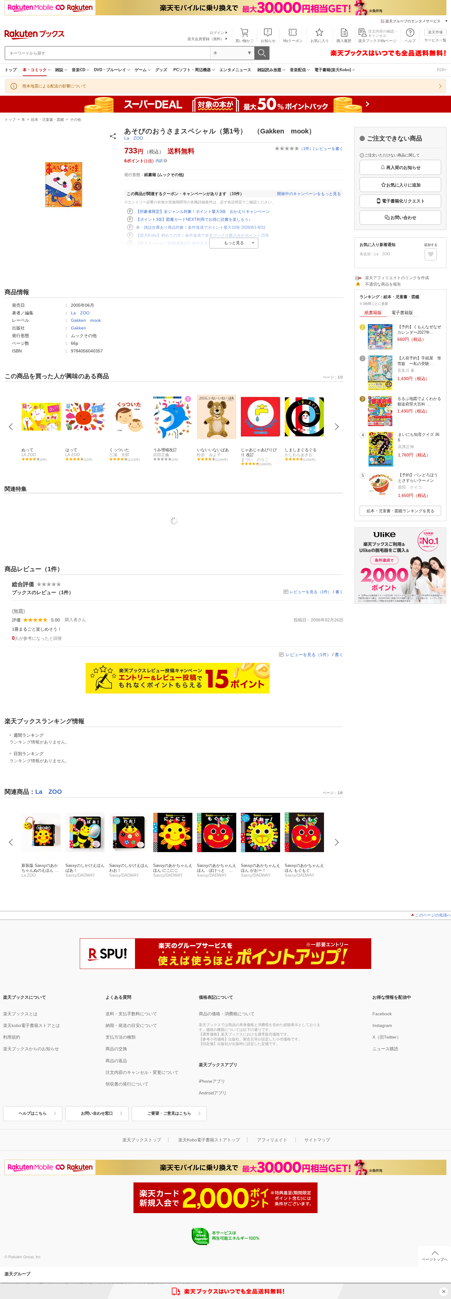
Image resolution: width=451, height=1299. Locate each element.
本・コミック (35, 69)
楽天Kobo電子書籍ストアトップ (209, 1139)
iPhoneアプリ (212, 1081)
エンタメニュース (235, 69)
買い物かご (244, 41)
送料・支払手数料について (131, 1013)
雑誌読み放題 (269, 69)
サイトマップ (317, 1139)
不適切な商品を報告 (383, 284)
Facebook (382, 1013)
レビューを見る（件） (311, 592)
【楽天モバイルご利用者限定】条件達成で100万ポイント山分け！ (195, 243)
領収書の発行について (127, 1084)
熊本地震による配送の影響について (54, 86)
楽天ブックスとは (20, 1013)
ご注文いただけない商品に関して (392, 155)
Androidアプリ (213, 1092)
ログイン (217, 33)
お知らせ (268, 41)
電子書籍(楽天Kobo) (332, 69)
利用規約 (11, 1037)
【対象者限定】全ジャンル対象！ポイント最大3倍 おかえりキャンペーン (203, 211)
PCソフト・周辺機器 (192, 69)
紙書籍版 (373, 312)
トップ (11, 69)
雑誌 (59, 69)
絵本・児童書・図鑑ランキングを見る (400, 511)
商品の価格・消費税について (227, 1013)
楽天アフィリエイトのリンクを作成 (397, 277)
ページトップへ (435, 1259)
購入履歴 (344, 41)
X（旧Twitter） (386, 1037)
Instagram (382, 1025)
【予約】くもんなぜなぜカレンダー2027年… (419, 330)
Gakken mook (86, 320)
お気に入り (319, 41)
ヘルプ (410, 41)
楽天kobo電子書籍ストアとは (31, 1025)
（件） (306, 148)
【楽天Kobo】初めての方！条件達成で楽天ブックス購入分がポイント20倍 (202, 235)
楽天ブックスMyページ (377, 41)
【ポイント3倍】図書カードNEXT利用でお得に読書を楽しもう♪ (193, 219)
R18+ (441, 69)
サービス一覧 (435, 40)
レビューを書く (329, 148)
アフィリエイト (272, 1139)
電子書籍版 (402, 312)
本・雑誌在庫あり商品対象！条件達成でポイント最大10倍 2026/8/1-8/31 (200, 227)
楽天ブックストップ (141, 1139)
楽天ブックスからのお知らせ (31, 1048)
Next (337, 426)
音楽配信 (298, 69)
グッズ (161, 69)
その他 (75, 119)
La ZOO (133, 138)
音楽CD (78, 69)
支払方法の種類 (121, 1037)
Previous (11, 426)
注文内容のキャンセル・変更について (142, 1072)
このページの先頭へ (433, 915)
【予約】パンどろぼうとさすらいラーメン (418, 478)
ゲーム (141, 69)
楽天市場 (435, 32)
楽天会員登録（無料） (205, 39)
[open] (431, 254)
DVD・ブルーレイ (110, 69)
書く (339, 592)
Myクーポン (293, 41)
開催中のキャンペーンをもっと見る (309, 193)
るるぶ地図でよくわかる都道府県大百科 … (419, 401)
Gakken (78, 327)
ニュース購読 (385, 1048)
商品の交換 (116, 1048)
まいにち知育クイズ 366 (418, 437)
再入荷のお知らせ (403, 167)
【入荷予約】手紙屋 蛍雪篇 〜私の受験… (419, 361)
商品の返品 (116, 1060)
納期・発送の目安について (131, 1025)
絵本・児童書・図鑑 (47, 119)
